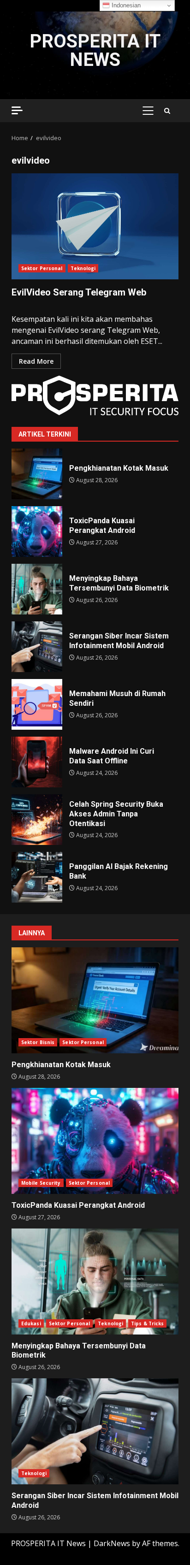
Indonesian (125, 5)
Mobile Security (41, 1183)
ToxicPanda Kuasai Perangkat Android (37, 531)
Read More (36, 361)
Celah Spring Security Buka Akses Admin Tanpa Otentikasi (37, 819)
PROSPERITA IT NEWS (95, 50)
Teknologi (83, 268)
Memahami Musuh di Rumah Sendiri (37, 704)
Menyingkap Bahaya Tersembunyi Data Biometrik (37, 589)
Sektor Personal (42, 268)
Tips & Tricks (147, 1323)
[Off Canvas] (17, 110)
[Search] (167, 111)
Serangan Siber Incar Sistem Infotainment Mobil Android (37, 646)
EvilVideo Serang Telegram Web (95, 226)
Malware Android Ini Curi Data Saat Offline (37, 762)
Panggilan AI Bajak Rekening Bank (37, 877)
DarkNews (112, 1543)
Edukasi (31, 1323)
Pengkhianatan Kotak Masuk (37, 474)
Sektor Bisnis (37, 1042)
